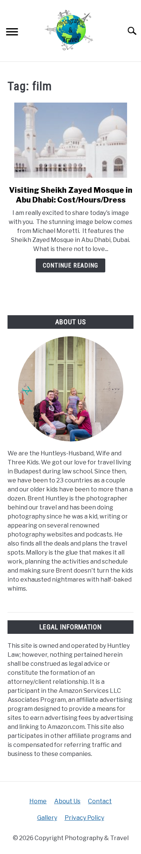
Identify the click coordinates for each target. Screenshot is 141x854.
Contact (100, 801)
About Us (67, 801)
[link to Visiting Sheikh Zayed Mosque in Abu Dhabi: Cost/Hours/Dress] (70, 140)
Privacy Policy (84, 817)
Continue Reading (70, 265)
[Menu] (12, 33)
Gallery (47, 817)
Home (38, 801)
